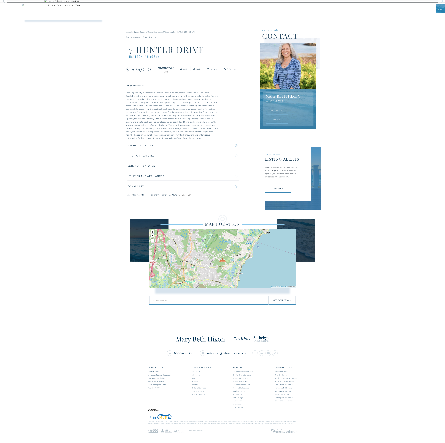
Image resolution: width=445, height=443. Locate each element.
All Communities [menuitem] (281, 372)
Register (277, 188)
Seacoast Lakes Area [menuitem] (241, 388)
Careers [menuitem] (195, 378)
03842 (174, 195)
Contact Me (277, 110)
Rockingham (153, 195)
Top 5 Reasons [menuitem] (198, 391)
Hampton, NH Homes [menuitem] (283, 388)
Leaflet (273, 287)
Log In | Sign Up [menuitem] (198, 394)
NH (143, 195)
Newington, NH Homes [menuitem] (284, 398)
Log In (423, 8)
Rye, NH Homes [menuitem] (281, 375)
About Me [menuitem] (196, 375)
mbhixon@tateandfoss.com (226, 353)
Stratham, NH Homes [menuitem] (283, 391)
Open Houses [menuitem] (238, 407)
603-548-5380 (276, 100)
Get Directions (282, 300)
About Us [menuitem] (230, 8)
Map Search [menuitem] (237, 404)
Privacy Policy (196, 431)
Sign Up (428, 8)
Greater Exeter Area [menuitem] (240, 378)
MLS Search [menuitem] (237, 401)
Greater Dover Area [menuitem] (240, 381)
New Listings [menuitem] (238, 398)
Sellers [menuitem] (217, 8)
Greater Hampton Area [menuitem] (242, 375)
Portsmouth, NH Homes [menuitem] (284, 381)
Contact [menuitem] (254, 8)
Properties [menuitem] (192, 8)
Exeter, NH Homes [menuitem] (282, 394)
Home (129, 195)
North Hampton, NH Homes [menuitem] (286, 378)
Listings (136, 195)
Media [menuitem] (242, 8)
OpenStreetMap (283, 287)
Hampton (165, 195)
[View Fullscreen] (152, 240)
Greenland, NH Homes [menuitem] (284, 401)
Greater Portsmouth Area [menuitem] (243, 372)
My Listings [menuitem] (237, 394)
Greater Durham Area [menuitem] (241, 385)
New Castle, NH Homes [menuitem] (284, 385)
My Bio (277, 119)
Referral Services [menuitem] (199, 388)
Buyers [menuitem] (205, 8)
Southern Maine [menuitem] (239, 391)
